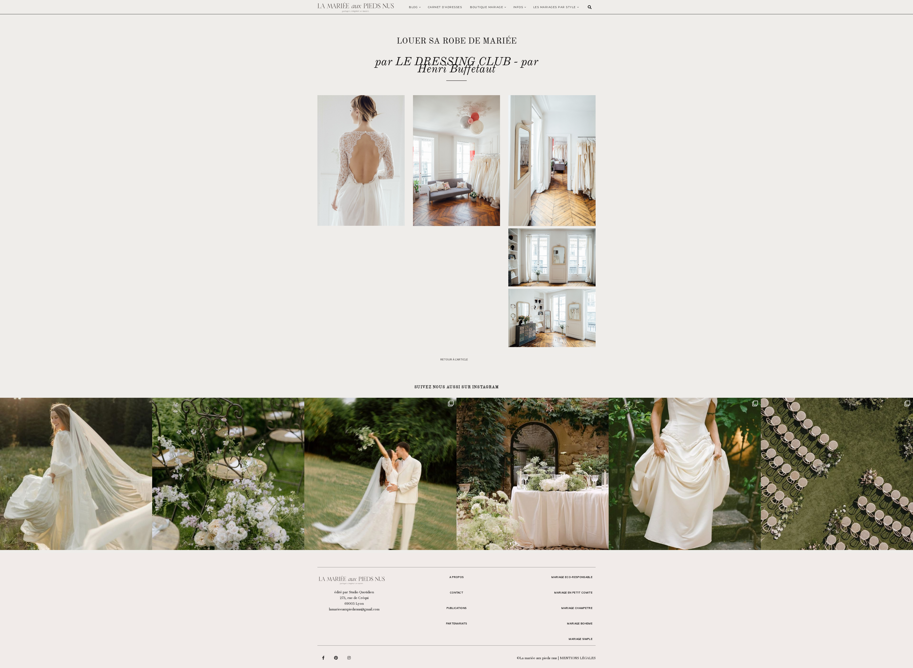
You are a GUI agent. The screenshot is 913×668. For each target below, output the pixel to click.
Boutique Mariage (486, 7)
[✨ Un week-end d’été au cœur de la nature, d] (380, 474)
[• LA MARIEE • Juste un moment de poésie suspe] (76, 474)
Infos (518, 7)
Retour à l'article (454, 359)
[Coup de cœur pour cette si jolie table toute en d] (532, 474)
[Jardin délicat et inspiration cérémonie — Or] (837, 474)
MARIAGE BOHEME (579, 623)
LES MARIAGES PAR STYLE (554, 7)
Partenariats (456, 623)
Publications (457, 608)
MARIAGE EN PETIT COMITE (573, 592)
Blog (413, 7)
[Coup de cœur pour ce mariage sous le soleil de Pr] (685, 474)
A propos (456, 577)
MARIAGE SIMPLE (580, 639)
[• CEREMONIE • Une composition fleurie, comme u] (228, 474)
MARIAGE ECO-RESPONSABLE (571, 577)
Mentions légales (578, 658)
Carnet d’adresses (445, 7)
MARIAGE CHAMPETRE (576, 608)
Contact (456, 592)
